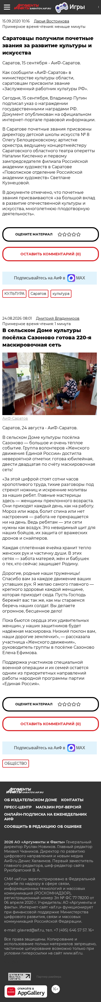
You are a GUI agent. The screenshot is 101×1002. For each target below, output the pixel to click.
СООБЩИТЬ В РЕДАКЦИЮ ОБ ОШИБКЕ (43, 826)
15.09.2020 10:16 (16, 21)
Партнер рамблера (49, 976)
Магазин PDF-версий (58, 807)
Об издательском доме (30, 800)
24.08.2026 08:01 (17, 318)
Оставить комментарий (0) (50, 254)
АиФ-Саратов (15, 418)
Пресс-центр (18, 807)
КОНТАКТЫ (72, 800)
